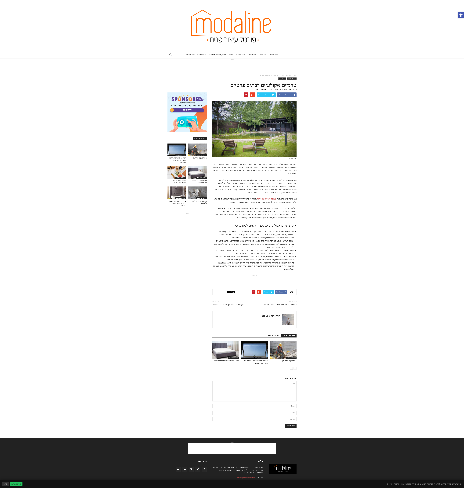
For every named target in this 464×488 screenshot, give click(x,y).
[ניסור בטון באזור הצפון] (283, 350)
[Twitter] (197, 469)
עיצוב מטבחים (240, 55)
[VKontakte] (184, 469)
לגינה (231, 55)
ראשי (295, 75)
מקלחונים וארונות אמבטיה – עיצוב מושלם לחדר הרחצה (177, 203)
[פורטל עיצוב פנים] (232, 26)
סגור (5, 484)
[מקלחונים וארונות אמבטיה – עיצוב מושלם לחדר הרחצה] (176, 192)
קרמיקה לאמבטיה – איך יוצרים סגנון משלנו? (229, 305)
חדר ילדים (263, 55)
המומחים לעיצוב (291, 78)
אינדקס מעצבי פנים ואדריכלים (196, 55)
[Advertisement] (232, 65)
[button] (461, 15)
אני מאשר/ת (16, 484)
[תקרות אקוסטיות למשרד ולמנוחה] (197, 192)
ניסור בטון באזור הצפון (289, 361)
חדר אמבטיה (274, 55)
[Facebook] (204, 469)
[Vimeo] (191, 469)
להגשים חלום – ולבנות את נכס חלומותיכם (280, 305)
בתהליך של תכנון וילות (266, 199)
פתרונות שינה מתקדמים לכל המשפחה (226, 361)
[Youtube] (178, 469)
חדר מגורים (252, 55)
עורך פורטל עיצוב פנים (287, 89)
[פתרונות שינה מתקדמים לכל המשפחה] (225, 350)
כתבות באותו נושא (288, 336)
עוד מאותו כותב (273, 336)
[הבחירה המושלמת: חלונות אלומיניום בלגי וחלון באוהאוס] (254, 350)
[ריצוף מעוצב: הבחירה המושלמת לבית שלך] (176, 172)
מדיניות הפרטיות (393, 484)
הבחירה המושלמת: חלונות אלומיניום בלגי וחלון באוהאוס (177, 160)
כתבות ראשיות (281, 78)
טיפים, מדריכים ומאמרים (217, 55)
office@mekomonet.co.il (246, 478)
